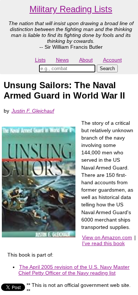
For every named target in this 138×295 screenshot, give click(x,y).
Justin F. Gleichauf (32, 111)
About (86, 60)
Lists (40, 60)
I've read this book (103, 243)
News (62, 60)
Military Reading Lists (70, 9)
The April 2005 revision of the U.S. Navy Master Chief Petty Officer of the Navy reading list (74, 270)
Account (112, 60)
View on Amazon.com (107, 237)
